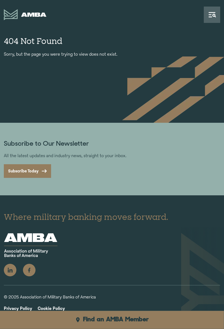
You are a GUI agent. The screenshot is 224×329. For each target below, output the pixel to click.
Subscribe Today (23, 171)
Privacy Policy (18, 309)
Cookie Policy (51, 309)
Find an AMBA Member (116, 319)
